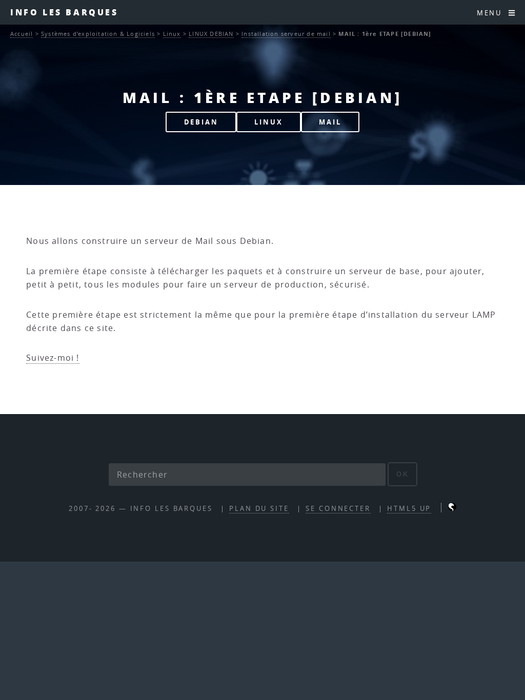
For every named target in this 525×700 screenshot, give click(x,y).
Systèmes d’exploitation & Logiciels (98, 33)
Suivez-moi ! (52, 357)
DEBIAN (201, 122)
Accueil (21, 33)
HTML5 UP (409, 508)
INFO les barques (64, 12)
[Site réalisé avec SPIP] (452, 508)
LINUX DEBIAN (211, 33)
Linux (172, 33)
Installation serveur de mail (286, 33)
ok (402, 474)
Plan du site (259, 508)
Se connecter (338, 508)
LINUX (268, 122)
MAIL (330, 122)
